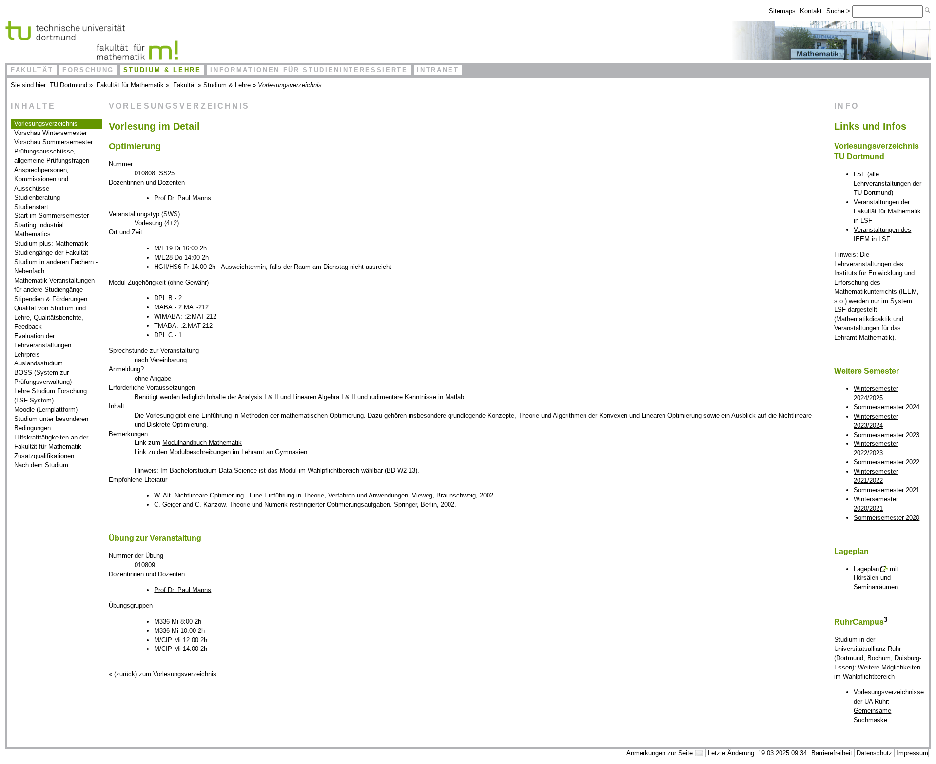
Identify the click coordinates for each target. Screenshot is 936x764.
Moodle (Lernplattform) (46, 409)
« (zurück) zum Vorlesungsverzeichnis (162, 674)
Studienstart (31, 206)
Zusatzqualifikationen (44, 455)
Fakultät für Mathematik (130, 85)
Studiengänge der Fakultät (51, 252)
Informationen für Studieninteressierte (309, 70)
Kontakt (811, 11)
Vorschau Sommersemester (53, 142)
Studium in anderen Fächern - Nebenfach (56, 266)
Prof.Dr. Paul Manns (182, 198)
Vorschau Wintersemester (50, 132)
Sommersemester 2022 (886, 462)
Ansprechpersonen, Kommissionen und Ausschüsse (41, 179)
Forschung (88, 70)
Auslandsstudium (38, 363)
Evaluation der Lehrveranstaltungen (42, 340)
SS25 (167, 173)
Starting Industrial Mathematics (39, 229)
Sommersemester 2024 (886, 407)
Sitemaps (782, 11)
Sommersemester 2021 (886, 490)
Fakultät (32, 70)
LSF (859, 174)
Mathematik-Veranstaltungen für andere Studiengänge (54, 285)
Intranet (438, 70)
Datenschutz (874, 753)
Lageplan (866, 569)
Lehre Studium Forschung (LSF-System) (50, 395)
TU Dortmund (68, 85)
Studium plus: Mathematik (51, 243)
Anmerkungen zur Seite (659, 753)
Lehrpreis (27, 354)
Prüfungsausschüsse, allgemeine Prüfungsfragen (51, 156)
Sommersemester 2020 (886, 517)
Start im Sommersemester (51, 215)
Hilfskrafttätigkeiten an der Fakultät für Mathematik (51, 442)
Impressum (912, 753)
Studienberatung (37, 197)
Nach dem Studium (41, 465)
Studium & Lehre (162, 70)
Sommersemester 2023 (886, 435)
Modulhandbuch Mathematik (202, 442)
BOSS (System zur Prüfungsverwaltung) (43, 377)
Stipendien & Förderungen (50, 299)
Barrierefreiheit (831, 753)
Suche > (839, 11)
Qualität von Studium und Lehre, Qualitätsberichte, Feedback (50, 317)
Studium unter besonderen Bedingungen (51, 423)
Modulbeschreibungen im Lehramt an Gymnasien (238, 452)
